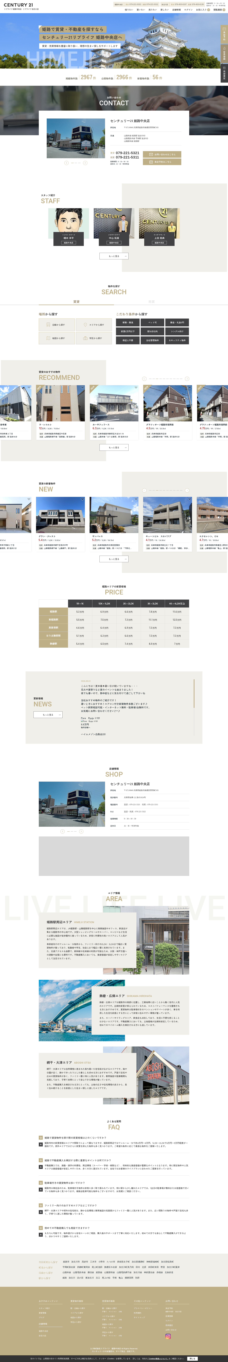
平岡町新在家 (69, 1267)
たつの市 (111, 1262)
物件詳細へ (85, 727)
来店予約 (224, 36)
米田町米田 (153, 1267)
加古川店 (42, 1335)
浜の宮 (80, 1278)
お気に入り (203, 9)
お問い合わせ (171, 1329)
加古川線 (138, 1272)
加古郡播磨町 (138, 1262)
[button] (66, 163)
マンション (113, 1311)
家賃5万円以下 (128, 331)
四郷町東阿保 (83, 1267)
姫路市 (66, 1262)
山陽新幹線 (109, 1272)
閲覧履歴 (219, 9)
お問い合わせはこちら (165, 154)
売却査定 (224, 75)
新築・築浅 (128, 322)
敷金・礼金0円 (177, 322)
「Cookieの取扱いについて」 (158, 1359)
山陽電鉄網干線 (124, 1272)
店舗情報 (176, 9)
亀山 (121, 1278)
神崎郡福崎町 (152, 1262)
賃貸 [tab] (76, 301)
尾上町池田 (97, 1267)
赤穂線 (159, 1272)
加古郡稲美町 (167, 1262)
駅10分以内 (152, 331)
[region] (137, 707)
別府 (137, 1278)
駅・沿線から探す (77, 1308)
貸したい (164, 9)
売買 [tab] (151, 301)
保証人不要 (128, 340)
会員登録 (224, 55)
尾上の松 (106, 1278)
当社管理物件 (152, 340)
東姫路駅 (53, 619)
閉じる (192, 1359)
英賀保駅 (53, 627)
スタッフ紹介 (44, 1308)
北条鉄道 (169, 1272)
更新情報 (42, 1312)
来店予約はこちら (163, 161)
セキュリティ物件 (177, 340)
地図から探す (76, 1317)
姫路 (65, 1278)
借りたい (129, 9)
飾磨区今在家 (110, 1267)
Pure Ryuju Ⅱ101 (90, 718)
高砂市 (85, 1262)
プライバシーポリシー (143, 1308)
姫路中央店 (43, 1331)
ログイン (188, 9)
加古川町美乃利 (126, 1267)
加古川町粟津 (173, 1267)
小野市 (101, 1262)
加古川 (72, 1278)
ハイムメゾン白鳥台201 (93, 734)
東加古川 (89, 1278)
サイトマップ (139, 1317)
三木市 (93, 1262)
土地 (120, 1311)
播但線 (91, 1272)
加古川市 (75, 1262)
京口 (98, 1278)
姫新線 (99, 1272)
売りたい (153, 9)
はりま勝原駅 (53, 635)
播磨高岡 (129, 1278)
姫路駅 (53, 611)
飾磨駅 (53, 643)
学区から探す (76, 1322)
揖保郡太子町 (123, 1262)
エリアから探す (76, 1312)
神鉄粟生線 (149, 1272)
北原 (144, 1267)
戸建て (104, 1311)
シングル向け (177, 331)
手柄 (114, 1278)
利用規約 (137, 1312)
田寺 (138, 1267)
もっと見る (114, 256)
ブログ (41, 1317)
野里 (163, 1267)
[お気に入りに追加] (29, 387)
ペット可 (152, 322)
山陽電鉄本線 (79, 1272)
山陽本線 (67, 1272)
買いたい (141, 9)
